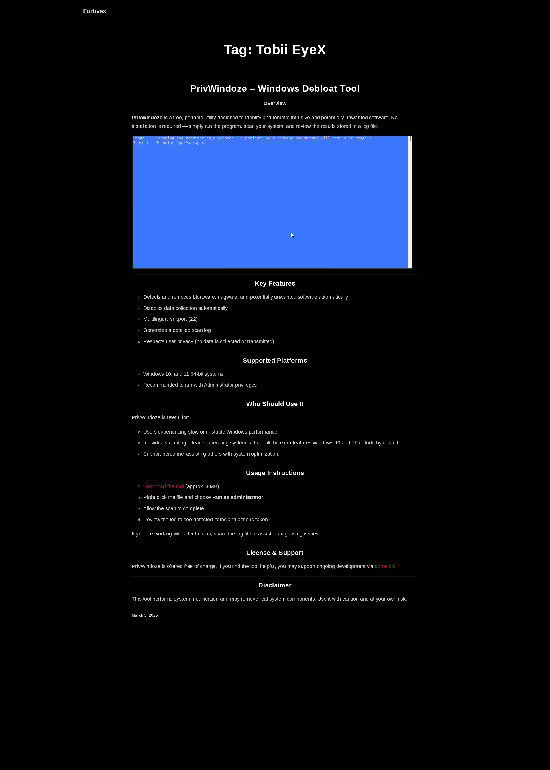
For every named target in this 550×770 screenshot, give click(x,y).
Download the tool (163, 486)
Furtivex (94, 11)
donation (384, 566)
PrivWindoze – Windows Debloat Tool (275, 88)
